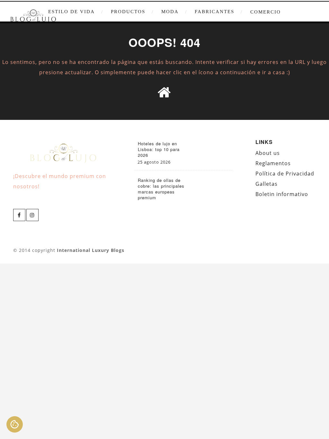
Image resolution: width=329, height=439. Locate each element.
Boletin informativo (281, 194)
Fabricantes (214, 11)
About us (267, 153)
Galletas (266, 183)
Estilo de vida (71, 11)
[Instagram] (32, 215)
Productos (128, 11)
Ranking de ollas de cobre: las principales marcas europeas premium (161, 189)
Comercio (265, 11)
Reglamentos (273, 163)
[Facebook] (19, 215)
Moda (170, 11)
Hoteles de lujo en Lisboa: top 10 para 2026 (159, 149)
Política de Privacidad (284, 173)
